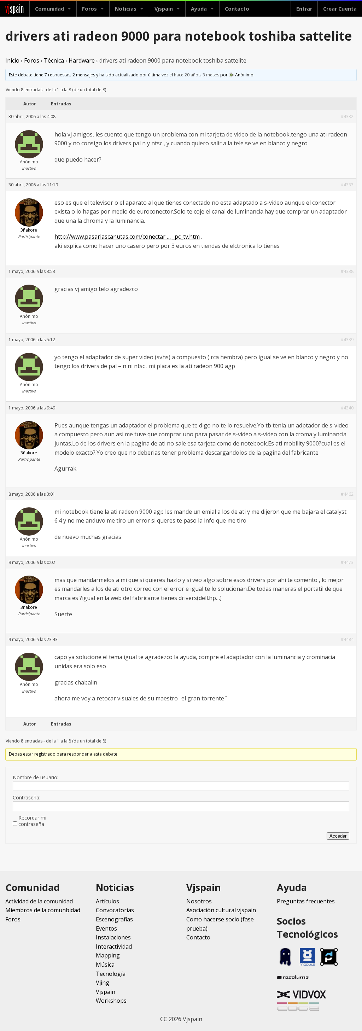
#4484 (347, 639)
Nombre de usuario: (35, 777)
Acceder (337, 836)
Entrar (304, 8)
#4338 (347, 271)
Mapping (108, 955)
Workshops (111, 1000)
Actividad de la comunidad (39, 901)
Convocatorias (115, 910)
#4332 (347, 116)
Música (105, 964)
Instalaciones (113, 937)
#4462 (347, 494)
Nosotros (199, 901)
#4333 (347, 185)
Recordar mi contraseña (32, 821)
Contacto (237, 8)
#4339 (347, 340)
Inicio (12, 60)
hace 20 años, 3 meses (196, 75)
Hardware (82, 60)
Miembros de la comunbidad (42, 910)
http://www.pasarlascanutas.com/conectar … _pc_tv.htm (127, 236)
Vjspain (105, 992)
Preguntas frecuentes (306, 901)
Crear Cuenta (340, 8)
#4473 (347, 562)
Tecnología (110, 974)
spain (14, 8)
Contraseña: (26, 797)
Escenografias (114, 919)
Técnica (54, 60)
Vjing (102, 982)
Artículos (107, 901)
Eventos (106, 928)
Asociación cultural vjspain (221, 910)
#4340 (347, 408)
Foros (89, 8)
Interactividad (114, 946)
